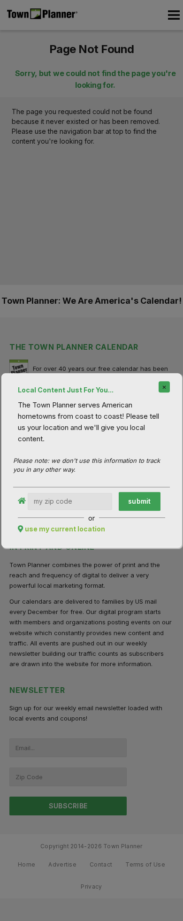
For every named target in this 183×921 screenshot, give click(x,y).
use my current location (65, 529)
